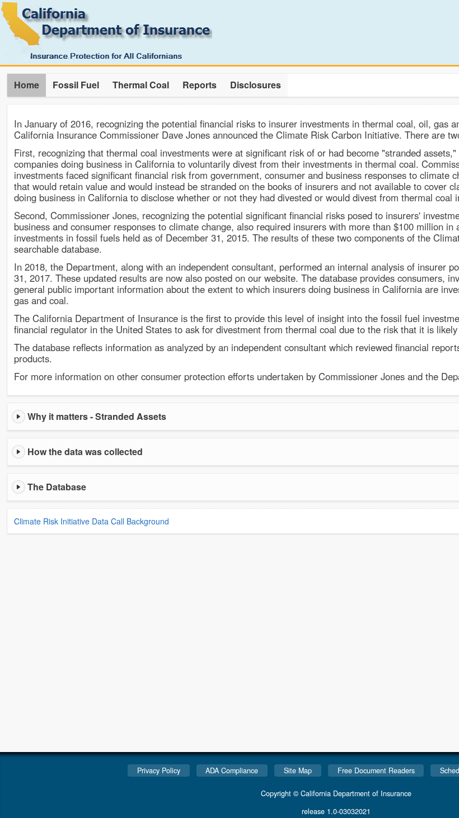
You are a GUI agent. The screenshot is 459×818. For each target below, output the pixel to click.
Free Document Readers (376, 770)
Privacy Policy (158, 770)
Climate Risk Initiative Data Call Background (91, 521)
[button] (26, 85)
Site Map (298, 770)
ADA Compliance (231, 770)
